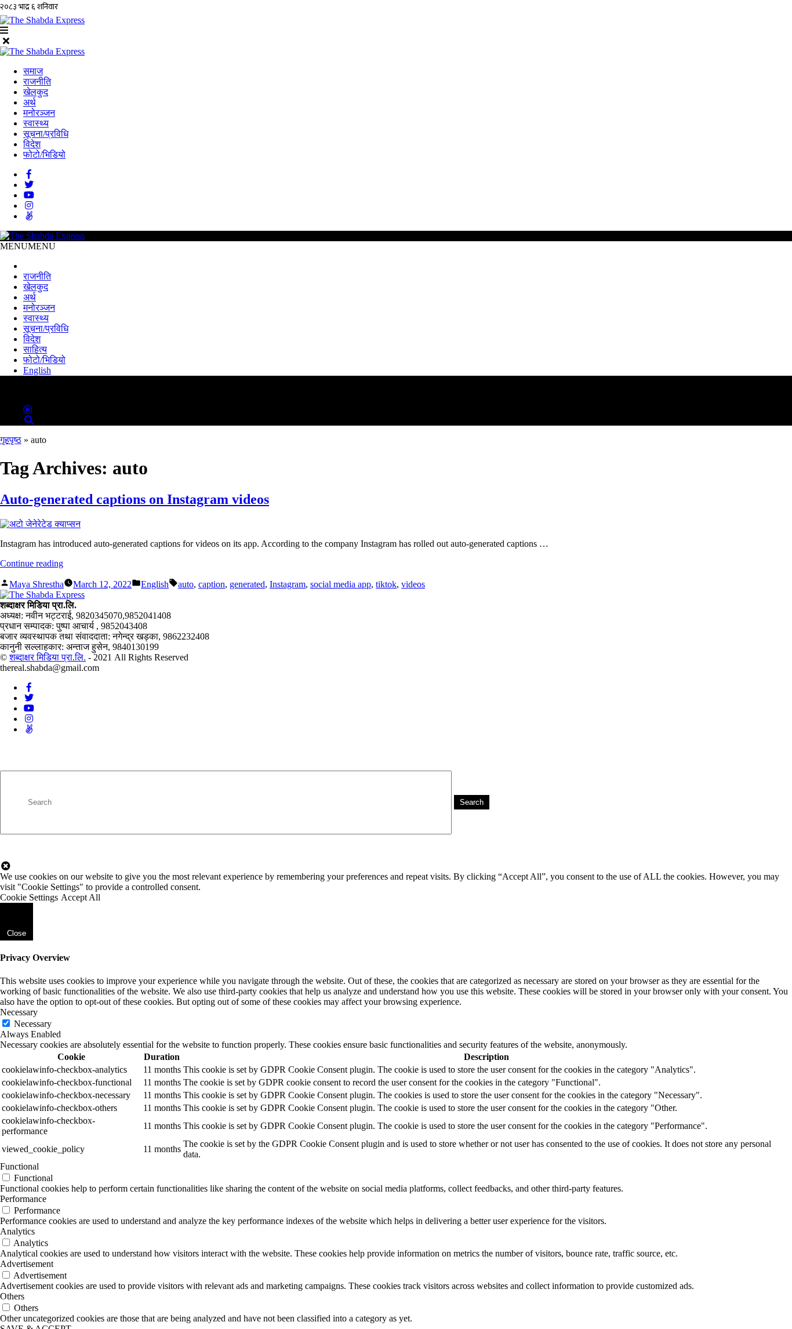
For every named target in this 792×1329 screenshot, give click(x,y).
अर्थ (29, 102)
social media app (340, 584)
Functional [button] (19, 1166)
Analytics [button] (17, 1231)
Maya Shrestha (36, 584)
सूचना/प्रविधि (45, 134)
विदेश (32, 144)
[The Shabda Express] (42, 51)
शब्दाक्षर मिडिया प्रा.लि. (47, 657)
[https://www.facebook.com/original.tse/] (29, 174)
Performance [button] (23, 1199)
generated (247, 584)
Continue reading (31, 563)
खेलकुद (35, 92)
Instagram (288, 584)
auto (186, 584)
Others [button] (12, 1296)
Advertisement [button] (26, 1264)
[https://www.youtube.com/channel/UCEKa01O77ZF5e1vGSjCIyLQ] (29, 195)
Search (472, 802)
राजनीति (37, 81)
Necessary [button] (19, 1012)
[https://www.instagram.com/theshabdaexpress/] (29, 205)
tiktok (386, 584)
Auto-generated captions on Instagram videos (134, 499)
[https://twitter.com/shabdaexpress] (29, 185)
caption (211, 584)
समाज (33, 71)
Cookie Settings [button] (29, 897)
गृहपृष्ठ (10, 440)
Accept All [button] (80, 897)
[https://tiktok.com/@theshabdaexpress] (29, 216)
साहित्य (35, 349)
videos (413, 584)
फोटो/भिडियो (44, 154)
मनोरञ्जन (39, 113)
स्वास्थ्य (36, 123)
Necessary (33, 1024)
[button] (28, 246)
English (37, 370)
